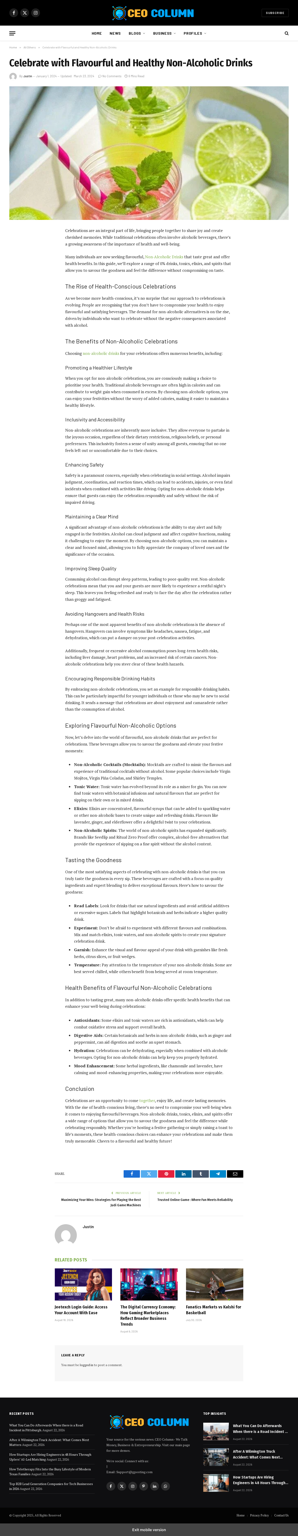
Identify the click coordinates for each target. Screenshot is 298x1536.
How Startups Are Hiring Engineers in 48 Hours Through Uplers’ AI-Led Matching (259, 1480)
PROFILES (193, 33)
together (147, 1100)
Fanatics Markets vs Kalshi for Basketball (213, 1309)
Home (97, 33)
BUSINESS (162, 33)
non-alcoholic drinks (101, 353)
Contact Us (281, 1515)
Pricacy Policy (259, 1515)
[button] (12, 33)
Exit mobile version (149, 1529)
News (115, 33)
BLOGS (135, 33)
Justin (27, 76)
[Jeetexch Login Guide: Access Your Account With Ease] (83, 1284)
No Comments (112, 76)
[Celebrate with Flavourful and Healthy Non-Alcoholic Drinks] (149, 153)
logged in (86, 1365)
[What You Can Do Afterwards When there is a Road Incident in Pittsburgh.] (216, 1431)
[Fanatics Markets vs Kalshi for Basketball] (214, 1284)
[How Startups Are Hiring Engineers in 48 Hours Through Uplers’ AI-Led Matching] (216, 1483)
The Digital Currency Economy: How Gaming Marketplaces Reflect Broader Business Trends (148, 1315)
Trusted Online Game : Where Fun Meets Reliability (195, 1200)
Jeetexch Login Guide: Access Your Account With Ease (81, 1309)
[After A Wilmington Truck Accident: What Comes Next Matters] (216, 1457)
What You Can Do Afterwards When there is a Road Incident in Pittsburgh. (260, 1429)
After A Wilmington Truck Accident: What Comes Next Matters (256, 1454)
